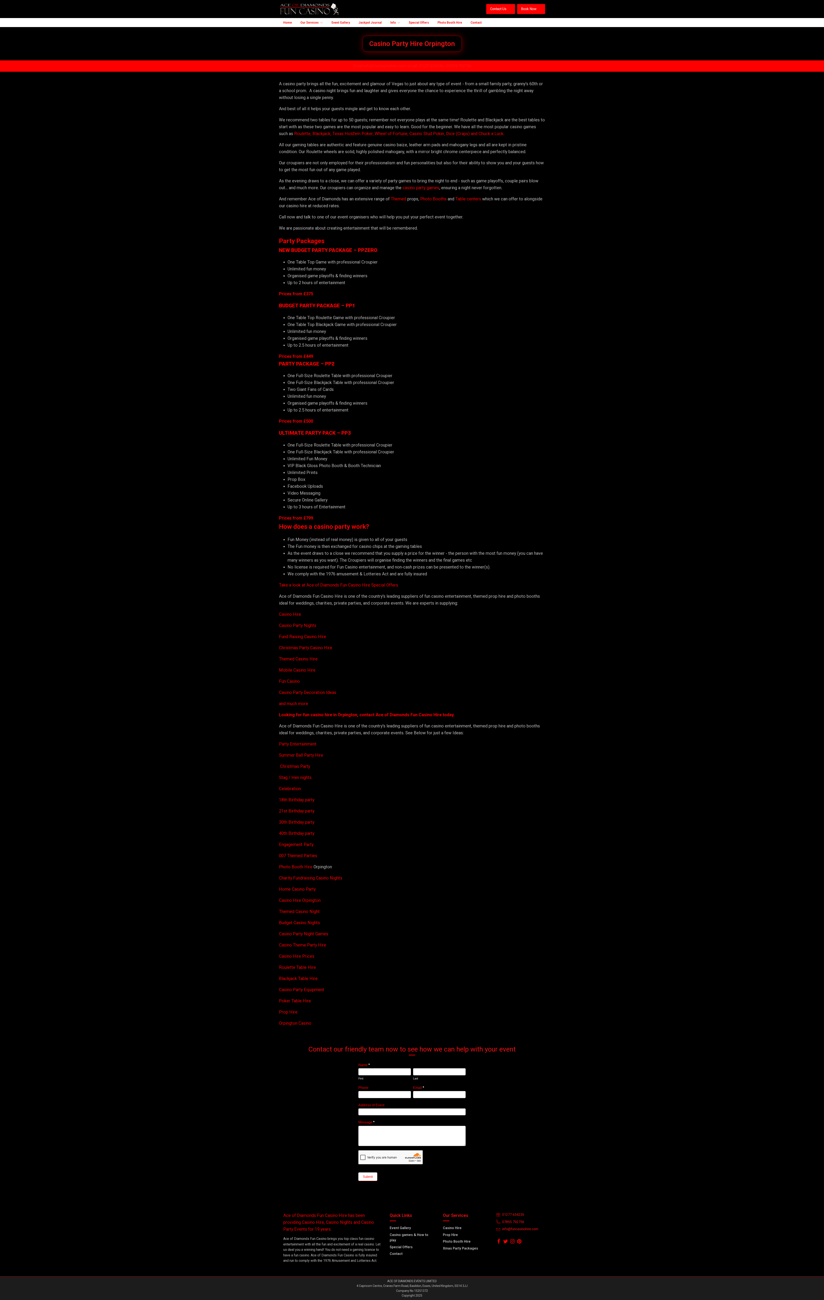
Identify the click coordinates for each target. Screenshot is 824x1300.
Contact (396, 1254)
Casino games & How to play (409, 1237)
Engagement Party (296, 844)
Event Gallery (400, 1228)
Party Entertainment (298, 744)
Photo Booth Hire (296, 866)
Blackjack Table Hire (298, 978)
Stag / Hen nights (295, 777)
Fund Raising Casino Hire (302, 636)
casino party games (421, 187)
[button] (500, 9)
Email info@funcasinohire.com (379, 66)
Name (364, 1065)
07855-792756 (458, 66)
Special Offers (401, 1247)
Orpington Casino (295, 1023)
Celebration (290, 788)
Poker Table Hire (295, 1000)
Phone (363, 1088)
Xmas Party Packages (460, 1248)
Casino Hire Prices (296, 956)
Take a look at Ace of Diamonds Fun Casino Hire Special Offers (338, 585)
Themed (398, 198)
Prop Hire (288, 1012)
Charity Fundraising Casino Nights (310, 878)
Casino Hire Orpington (300, 900)
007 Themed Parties (298, 855)
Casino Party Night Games (303, 933)
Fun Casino (289, 681)
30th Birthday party (296, 822)
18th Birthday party (296, 799)
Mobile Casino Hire (297, 670)
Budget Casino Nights (299, 922)
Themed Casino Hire (298, 658)
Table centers (467, 198)
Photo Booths (433, 198)
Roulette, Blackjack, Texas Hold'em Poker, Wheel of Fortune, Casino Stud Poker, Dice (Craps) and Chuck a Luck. (399, 133)
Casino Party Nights (297, 625)
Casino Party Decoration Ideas (307, 692)
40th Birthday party (296, 833)
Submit (368, 1176)
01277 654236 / (432, 66)
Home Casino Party (297, 889)
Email (418, 1088)
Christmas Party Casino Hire (305, 647)
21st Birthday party (296, 811)
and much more (293, 703)
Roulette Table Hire (297, 967)
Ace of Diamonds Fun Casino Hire (409, 714)
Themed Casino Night (299, 911)
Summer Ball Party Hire (301, 755)
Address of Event (371, 1105)
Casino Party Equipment (301, 989)
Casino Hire (290, 614)
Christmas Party (295, 766)
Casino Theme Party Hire (302, 945)
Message (366, 1122)
